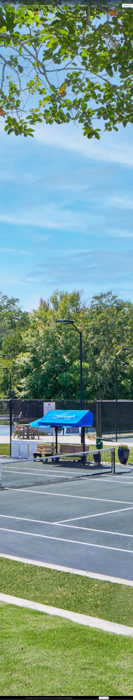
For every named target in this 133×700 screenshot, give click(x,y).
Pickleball (83, 5)
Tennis (36, 5)
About (104, 5)
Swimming (48, 5)
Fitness (61, 5)
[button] (10, 350)
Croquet (71, 5)
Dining (94, 5)
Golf (26, 5)
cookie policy (69, 698)
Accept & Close (104, 698)
